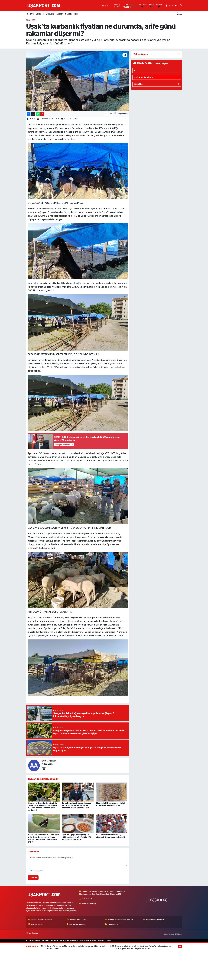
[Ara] (181, 5)
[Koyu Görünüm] (178, 14)
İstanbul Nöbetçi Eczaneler (41, 919)
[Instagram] (157, 900)
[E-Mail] (44, 769)
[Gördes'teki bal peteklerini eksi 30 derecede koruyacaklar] (111, 792)
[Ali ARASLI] (34, 765)
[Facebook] (148, 900)
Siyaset (40, 14)
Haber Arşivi (113, 924)
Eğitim (59, 14)
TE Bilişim (178, 934)
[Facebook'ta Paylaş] (28, 114)
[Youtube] (161, 900)
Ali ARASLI (32, 119)
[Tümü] (179, 54)
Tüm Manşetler (37, 924)
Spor (76, 14)
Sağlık (68, 14)
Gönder (33, 877)
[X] (152, 900)
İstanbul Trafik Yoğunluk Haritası (120, 919)
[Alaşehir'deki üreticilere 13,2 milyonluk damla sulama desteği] (111, 824)
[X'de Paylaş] (33, 114)
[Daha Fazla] (42, 114)
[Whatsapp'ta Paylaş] (38, 114)
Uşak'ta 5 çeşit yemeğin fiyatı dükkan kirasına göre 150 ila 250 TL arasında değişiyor (76, 837)
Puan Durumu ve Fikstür (155, 919)
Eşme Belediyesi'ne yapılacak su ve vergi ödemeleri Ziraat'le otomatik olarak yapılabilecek (76, 805)
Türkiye (30, 14)
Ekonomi (50, 14)
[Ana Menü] (180, 14)
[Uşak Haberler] (44, 5)
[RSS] (165, 900)
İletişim (35, 933)
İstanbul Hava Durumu (78, 919)
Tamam (109, 940)
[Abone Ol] (121, 114)
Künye (28, 933)
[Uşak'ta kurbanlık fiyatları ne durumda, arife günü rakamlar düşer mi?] (77, 81)
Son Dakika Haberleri (77, 924)
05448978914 (88, 899)
